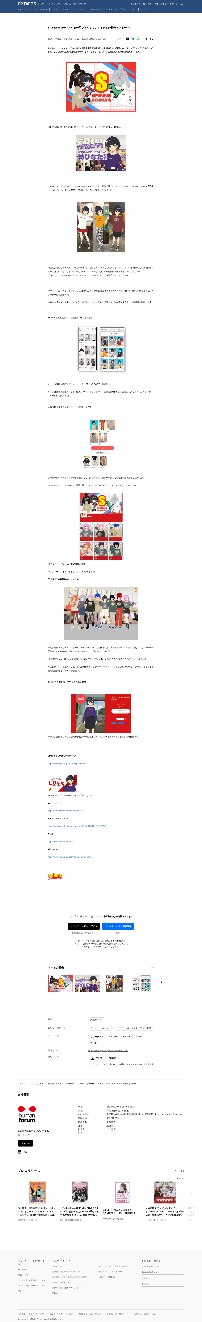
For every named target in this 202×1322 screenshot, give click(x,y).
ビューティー (77, 9)
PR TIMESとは (24, 1269)
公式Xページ (147, 1278)
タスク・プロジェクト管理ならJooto (112, 1266)
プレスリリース (36, 1083)
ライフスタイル (109, 9)
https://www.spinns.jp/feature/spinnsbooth (108, 1050)
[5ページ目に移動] (183, 1178)
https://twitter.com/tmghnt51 (61, 841)
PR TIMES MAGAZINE (60, 1282)
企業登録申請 (160, 4)
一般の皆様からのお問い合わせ (144, 1314)
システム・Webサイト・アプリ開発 (133, 1028)
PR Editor (55, 1293)
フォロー (25, 1143)
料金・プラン (23, 1274)
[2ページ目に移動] (152, 967)
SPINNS (113, 1036)
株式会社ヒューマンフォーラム (61, 1083)
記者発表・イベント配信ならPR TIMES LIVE (69, 1277)
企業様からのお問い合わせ (117, 1314)
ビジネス (124, 9)
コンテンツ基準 (56, 1314)
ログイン (174, 4)
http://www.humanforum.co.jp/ (120, 1106)
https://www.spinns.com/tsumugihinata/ (66, 810)
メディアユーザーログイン (84, 926)
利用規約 (69, 1314)
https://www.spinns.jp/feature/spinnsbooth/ (67, 763)
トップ (22, 1083)
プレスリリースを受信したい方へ (31, 1280)
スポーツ (144, 9)
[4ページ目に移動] (182, 1178)
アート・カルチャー (100, 1028)
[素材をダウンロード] (146, 38)
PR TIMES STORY (59, 1266)
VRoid (93, 1042)
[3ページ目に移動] (153, 967)
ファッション (93, 9)
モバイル (44, 9)
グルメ (134, 9)
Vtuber (139, 1036)
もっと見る (179, 1171)
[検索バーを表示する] (182, 4)
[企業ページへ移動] (27, 1115)
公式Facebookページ (150, 1266)
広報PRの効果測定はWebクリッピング (67, 1287)
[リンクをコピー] (151, 38)
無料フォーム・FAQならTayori (110, 1271)
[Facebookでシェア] (132, 38)
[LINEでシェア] (138, 38)
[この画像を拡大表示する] (60, 983)
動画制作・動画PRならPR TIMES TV (66, 1271)
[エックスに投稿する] (127, 38)
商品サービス (97, 1019)
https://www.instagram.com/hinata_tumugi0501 (70, 857)
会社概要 (21, 1314)
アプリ (54, 9)
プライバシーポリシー (38, 1314)
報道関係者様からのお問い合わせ (90, 1314)
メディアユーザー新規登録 (118, 926)
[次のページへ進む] (161, 982)
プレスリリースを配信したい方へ (31, 1285)
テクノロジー (30, 9)
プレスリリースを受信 (141, 4)
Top (19, 9)
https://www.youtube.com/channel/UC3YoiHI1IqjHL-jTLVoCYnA (77, 826)
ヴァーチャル (97, 1036)
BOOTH (127, 1036)
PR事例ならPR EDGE (106, 1277)
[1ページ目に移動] (177, 1178)
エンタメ (64, 9)
